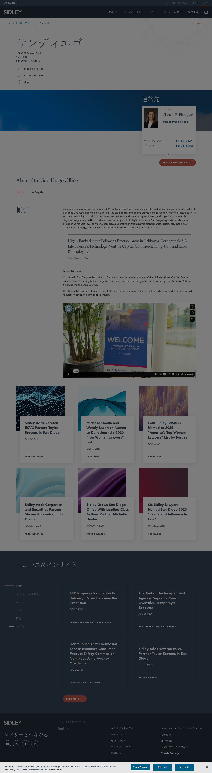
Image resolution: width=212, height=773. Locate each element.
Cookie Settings (140, 767)
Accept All (184, 767)
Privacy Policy (55, 769)
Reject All (162, 767)
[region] (106, 767)
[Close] (207, 767)
